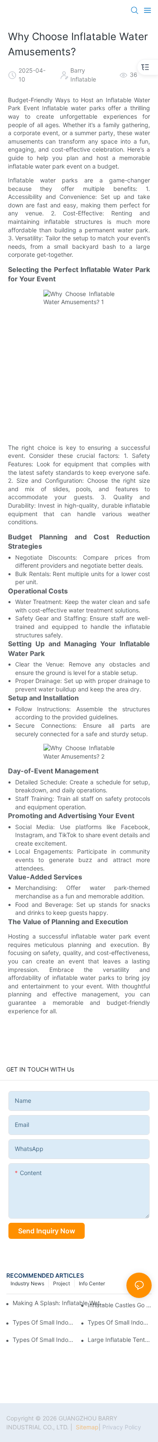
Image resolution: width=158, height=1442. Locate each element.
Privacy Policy (121, 1427)
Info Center (92, 1283)
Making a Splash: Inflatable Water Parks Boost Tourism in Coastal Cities (60, 1302)
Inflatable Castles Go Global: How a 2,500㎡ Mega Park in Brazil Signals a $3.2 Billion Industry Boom (120, 1305)
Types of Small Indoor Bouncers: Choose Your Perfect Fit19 (120, 1322)
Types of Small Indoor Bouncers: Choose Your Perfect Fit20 (45, 1322)
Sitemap (86, 1427)
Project (61, 1283)
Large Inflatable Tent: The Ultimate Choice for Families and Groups (120, 1339)
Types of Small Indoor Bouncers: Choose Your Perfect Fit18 (45, 1339)
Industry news (27, 1283)
